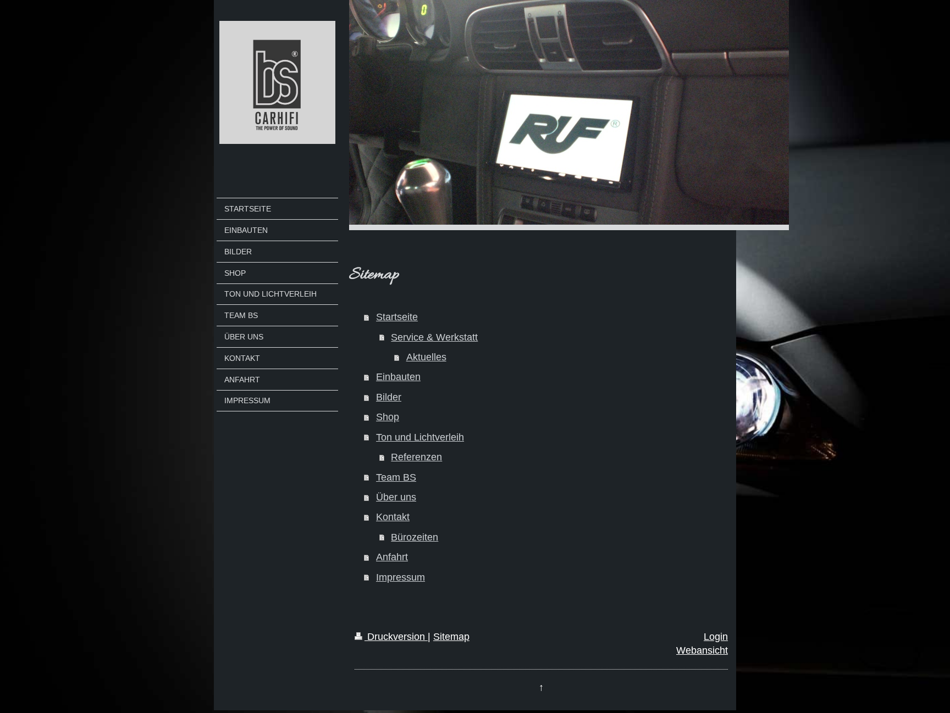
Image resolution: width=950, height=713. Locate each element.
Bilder (388, 397)
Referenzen (416, 457)
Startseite (397, 316)
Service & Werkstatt (434, 337)
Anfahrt (392, 557)
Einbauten (398, 376)
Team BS (396, 477)
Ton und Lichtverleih (420, 437)
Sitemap (451, 636)
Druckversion (396, 636)
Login (716, 636)
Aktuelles (426, 357)
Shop (387, 416)
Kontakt (393, 516)
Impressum (400, 577)
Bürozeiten (414, 537)
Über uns (396, 497)
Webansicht (702, 650)
